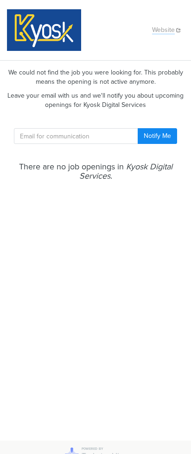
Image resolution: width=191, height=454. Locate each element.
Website (163, 30)
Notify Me (157, 136)
